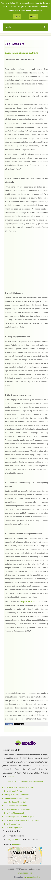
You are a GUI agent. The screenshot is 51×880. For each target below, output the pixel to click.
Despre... (11, 776)
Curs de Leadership (12, 824)
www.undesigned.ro (32, 877)
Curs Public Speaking (13, 827)
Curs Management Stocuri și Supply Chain (21, 820)
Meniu (8, 27)
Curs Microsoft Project (13, 791)
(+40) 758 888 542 (14, 839)
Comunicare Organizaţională (15, 805)
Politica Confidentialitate (33, 781)
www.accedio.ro (25, 872)
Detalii (17, 16)
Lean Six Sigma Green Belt (15, 802)
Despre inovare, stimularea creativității (21, 53)
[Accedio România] (25, 743)
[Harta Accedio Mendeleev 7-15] (25, 855)
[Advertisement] (25, 264)
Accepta (33, 16)
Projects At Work (27, 601)
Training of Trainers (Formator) (16, 794)
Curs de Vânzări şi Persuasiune (17, 809)
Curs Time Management (14, 813)
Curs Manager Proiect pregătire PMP (19, 787)
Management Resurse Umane (16, 798)
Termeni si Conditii (15, 781)
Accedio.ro (16, 844)
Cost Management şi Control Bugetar (19, 816)
